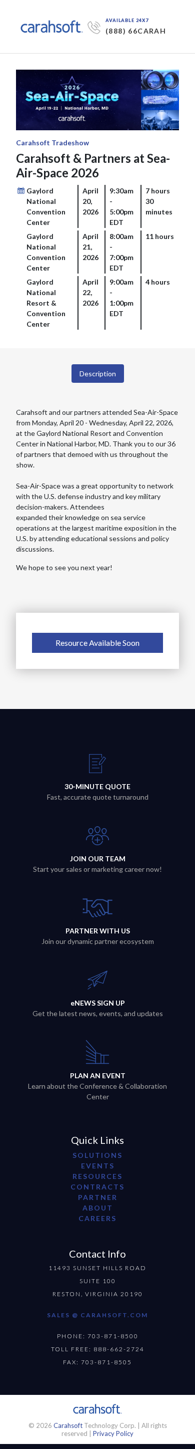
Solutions (97, 1155)
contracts (97, 1186)
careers (97, 1218)
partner (98, 1197)
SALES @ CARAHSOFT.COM (97, 1315)
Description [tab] (98, 373)
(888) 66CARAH (136, 31)
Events (97, 1165)
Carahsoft (68, 1425)
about (97, 1207)
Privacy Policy (113, 1433)
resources (97, 1176)
